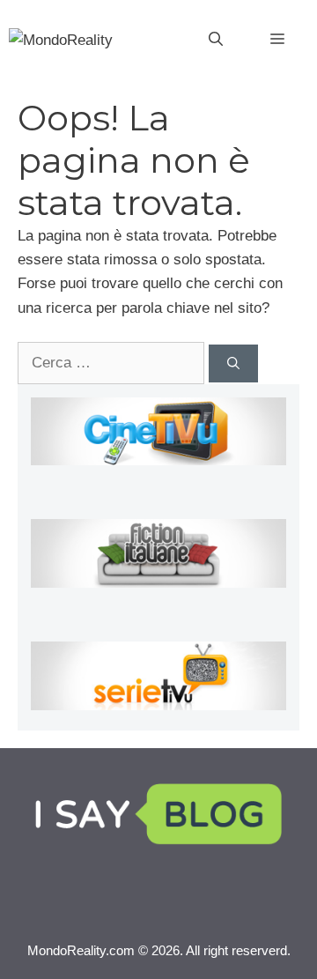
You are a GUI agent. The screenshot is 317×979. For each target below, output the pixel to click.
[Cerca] (233, 363)
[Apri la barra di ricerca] (216, 40)
